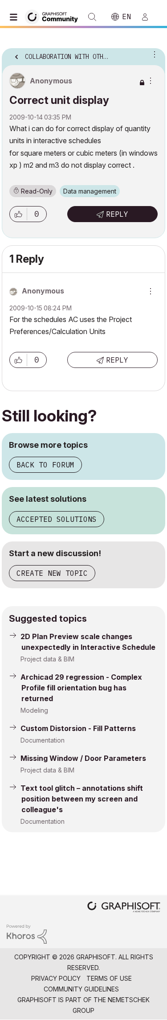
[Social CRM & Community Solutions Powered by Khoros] (27, 933)
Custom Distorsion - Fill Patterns (78, 728)
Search (92, 16)
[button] (18, 214)
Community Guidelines (81, 989)
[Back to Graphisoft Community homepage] (54, 16)
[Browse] (15, 17)
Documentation (42, 740)
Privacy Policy (56, 978)
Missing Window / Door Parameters (83, 758)
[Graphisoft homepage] (123, 908)
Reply (117, 214)
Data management (89, 191)
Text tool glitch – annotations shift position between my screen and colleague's (81, 799)
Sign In (148, 17)
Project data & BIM (47, 659)
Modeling (34, 710)
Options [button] (153, 54)
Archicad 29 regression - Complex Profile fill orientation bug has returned (81, 688)
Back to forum (45, 464)
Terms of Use (109, 978)
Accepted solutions (56, 519)
